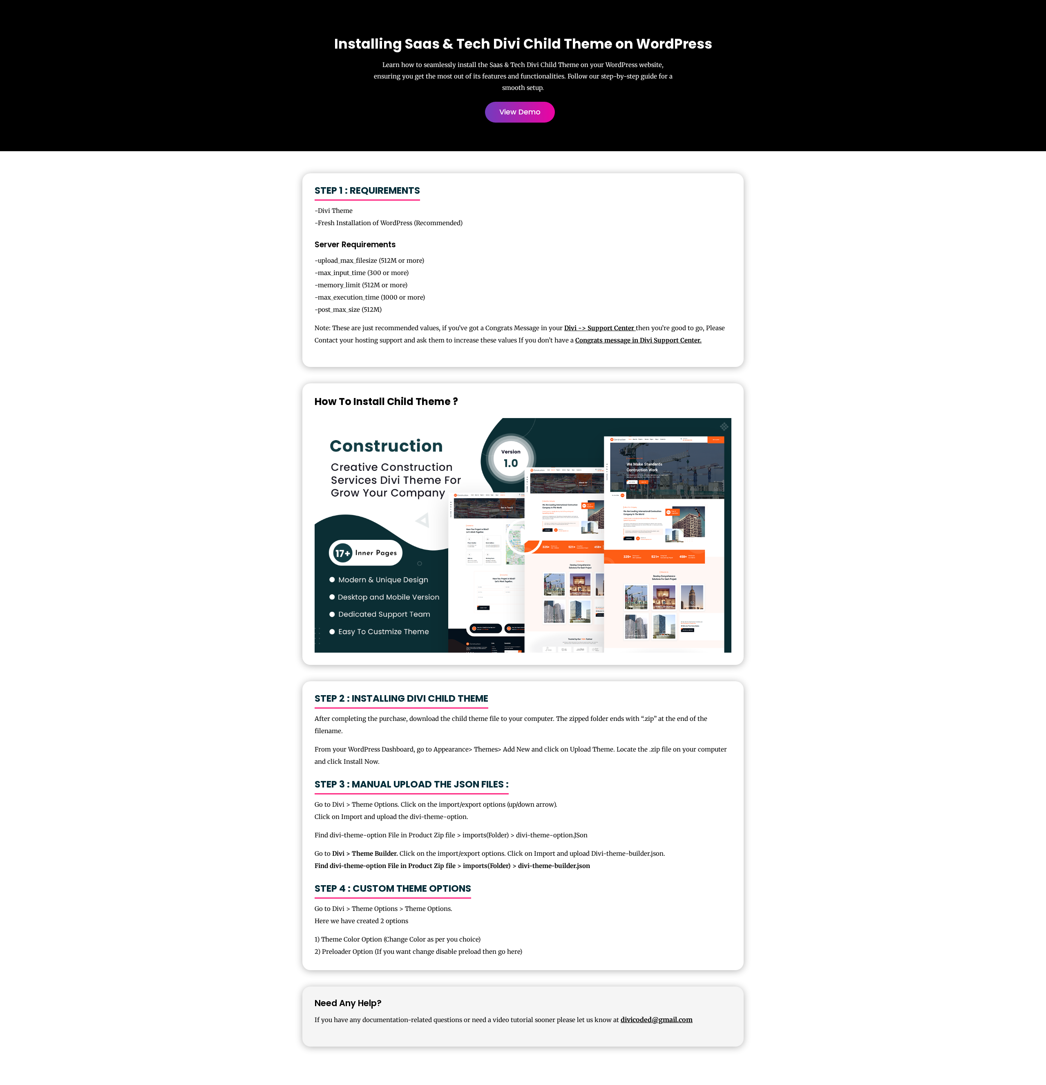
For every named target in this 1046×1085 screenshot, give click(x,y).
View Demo (520, 112)
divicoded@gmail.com (657, 1020)
